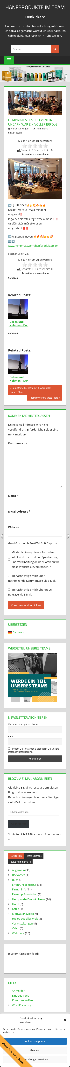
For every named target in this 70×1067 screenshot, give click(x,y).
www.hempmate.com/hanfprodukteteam (33, 245)
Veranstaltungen (20, 128)
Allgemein (18, 870)
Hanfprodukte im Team (35, 7)
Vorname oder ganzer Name (23, 724)
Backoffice (18, 875)
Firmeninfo (19, 889)
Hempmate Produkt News (28, 899)
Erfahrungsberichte (24, 885)
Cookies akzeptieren (35, 1041)
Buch (15, 880)
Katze (15, 909)
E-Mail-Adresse (19, 511)
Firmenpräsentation (24, 894)
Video (15, 928)
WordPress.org (21, 1005)
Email (11, 736)
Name (13, 496)
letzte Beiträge (34, 855)
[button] (65, 1020)
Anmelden (18, 990)
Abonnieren (18, 824)
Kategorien (16, 855)
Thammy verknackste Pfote (43, 398)
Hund (15, 904)
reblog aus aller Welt (25, 918)
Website (13, 527)
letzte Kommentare (20, 861)
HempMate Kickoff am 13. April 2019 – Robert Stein (31, 390)
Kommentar (17, 443)
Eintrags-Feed (20, 995)
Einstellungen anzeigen (35, 1059)
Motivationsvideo (23, 914)
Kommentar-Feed (23, 1000)
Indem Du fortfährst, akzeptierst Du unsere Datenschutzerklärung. (33, 750)
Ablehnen (35, 1050)
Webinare (18, 933)
